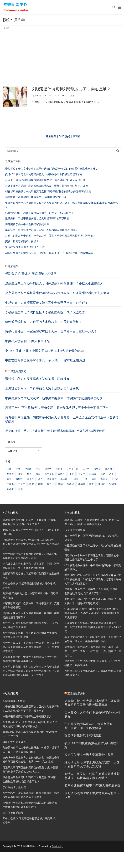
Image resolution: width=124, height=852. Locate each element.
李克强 (30, 479)
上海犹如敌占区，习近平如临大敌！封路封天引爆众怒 (42, 388)
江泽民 (75, 479)
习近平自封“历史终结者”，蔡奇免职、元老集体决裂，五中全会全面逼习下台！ (58, 408)
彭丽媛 (92, 474)
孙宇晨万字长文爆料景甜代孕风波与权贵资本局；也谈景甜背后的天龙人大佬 (57, 293)
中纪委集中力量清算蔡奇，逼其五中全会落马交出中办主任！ (46, 302)
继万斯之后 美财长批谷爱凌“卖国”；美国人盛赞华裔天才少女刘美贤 (92, 764)
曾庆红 (19, 479)
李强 (40, 479)
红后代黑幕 (69, 95)
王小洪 (115, 479)
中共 (18, 468)
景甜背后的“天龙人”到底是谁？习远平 (31, 274)
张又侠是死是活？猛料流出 (82, 735)
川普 (71, 474)
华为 (29, 474)
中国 (38, 468)
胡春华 (70, 484)
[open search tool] (113, 7)
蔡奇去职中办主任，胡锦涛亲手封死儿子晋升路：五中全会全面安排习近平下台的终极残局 (62, 419)
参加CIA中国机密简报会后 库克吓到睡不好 (91, 745)
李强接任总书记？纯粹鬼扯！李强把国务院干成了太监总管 (45, 312)
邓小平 (10, 489)
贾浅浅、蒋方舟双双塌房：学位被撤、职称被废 (37, 379)
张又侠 (81, 474)
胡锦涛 (81, 484)
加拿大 (10, 474)
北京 (20, 474)
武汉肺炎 (51, 479)
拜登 (102, 474)
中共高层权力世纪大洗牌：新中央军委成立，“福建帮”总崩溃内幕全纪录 (54, 398)
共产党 (108, 468)
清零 (94, 479)
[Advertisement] (62, 54)
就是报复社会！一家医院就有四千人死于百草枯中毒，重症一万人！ (51, 331)
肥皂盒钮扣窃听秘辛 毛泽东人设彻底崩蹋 (92, 785)
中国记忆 (38, 95)
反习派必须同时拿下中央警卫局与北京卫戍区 (92, 795)
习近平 (59, 468)
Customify (57, 846)
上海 (9, 468)
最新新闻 (13, 266)
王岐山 (10, 484)
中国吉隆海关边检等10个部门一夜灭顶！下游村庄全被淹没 (45, 360)
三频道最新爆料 (76, 693)
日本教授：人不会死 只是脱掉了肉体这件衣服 (92, 714)
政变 (111, 474)
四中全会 (49, 474)
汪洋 (85, 479)
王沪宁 (21, 484)
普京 (9, 479)
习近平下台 (72, 468)
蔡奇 (91, 484)
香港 (20, 489)
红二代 (50, 484)
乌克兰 (48, 468)
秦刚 (40, 484)
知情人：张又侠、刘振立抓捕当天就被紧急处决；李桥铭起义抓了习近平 (92, 776)
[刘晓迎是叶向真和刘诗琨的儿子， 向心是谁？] (15, 97)
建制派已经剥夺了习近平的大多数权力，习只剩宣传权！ (43, 322)
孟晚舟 (61, 474)
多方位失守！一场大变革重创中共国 (89, 755)
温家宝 (103, 479)
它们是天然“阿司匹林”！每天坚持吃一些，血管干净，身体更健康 (90, 726)
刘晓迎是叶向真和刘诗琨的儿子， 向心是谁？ (71, 89)
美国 (60, 484)
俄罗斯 (97, 468)
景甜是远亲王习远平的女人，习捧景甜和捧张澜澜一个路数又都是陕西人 (54, 283)
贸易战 (112, 484)
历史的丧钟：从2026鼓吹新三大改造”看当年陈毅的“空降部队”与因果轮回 (55, 431)
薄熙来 (101, 484)
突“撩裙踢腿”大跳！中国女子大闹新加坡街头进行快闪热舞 (44, 351)
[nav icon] (119, 7)
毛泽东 (63, 479)
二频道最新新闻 (17, 371)
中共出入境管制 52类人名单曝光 (27, 341)
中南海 (28, 468)
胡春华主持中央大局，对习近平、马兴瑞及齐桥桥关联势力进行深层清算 (92, 703)
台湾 (38, 474)
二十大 (86, 468)
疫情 (31, 484)
